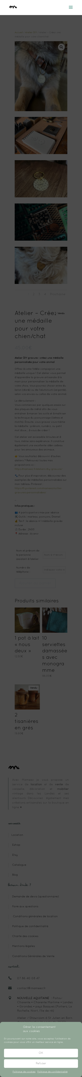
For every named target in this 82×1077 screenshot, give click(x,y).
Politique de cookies (24, 1072)
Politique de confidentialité (52, 1072)
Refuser (41, 1063)
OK (41, 1053)
